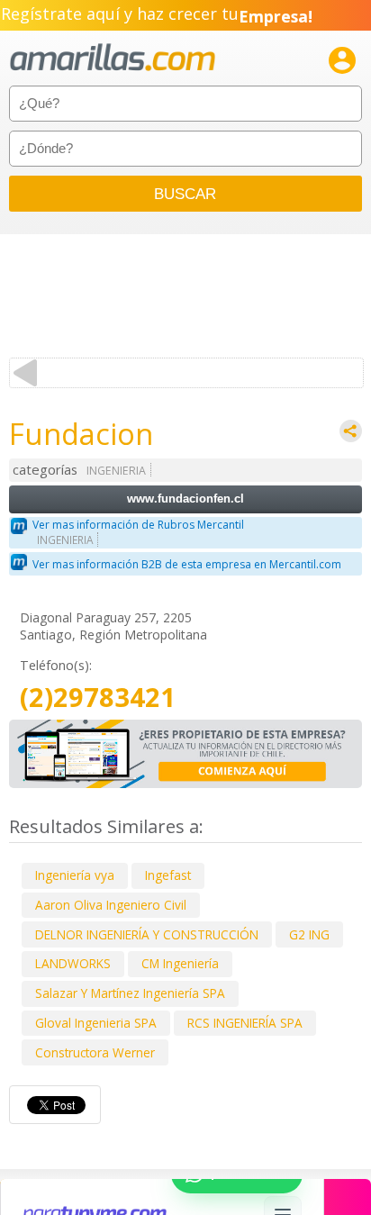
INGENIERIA (116, 470)
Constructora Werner (95, 1052)
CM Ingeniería (180, 963)
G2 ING (309, 934)
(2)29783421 (98, 698)
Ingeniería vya (74, 875)
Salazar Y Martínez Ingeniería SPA (130, 993)
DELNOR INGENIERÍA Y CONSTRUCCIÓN (146, 934)
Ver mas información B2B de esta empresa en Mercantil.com (186, 564)
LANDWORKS (73, 963)
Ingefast (168, 875)
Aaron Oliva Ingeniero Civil (110, 904)
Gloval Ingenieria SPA (96, 1022)
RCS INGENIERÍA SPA (245, 1022)
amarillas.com (112, 58)
